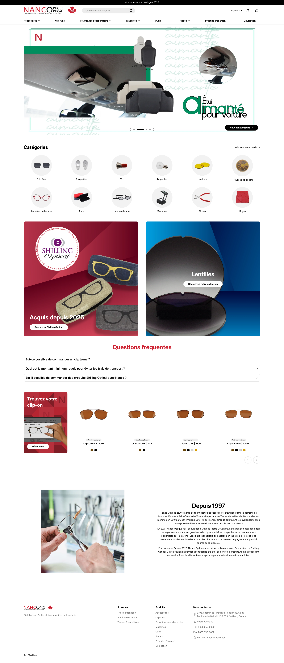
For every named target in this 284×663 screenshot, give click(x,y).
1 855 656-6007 (206, 632)
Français (235, 10)
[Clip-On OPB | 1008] (142, 414)
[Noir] (95, 450)
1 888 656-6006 (206, 626)
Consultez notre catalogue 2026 (142, 2)
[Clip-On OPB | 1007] (94, 414)
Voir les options (94, 440)
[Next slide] (153, 129)
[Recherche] (131, 10)
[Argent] (192, 450)
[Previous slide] (130, 129)
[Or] (196, 450)
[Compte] (248, 10)
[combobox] (108, 10)
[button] (134, 129)
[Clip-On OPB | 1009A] (238, 414)
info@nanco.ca (205, 621)
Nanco (35, 655)
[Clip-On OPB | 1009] (190, 414)
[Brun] (92, 450)
